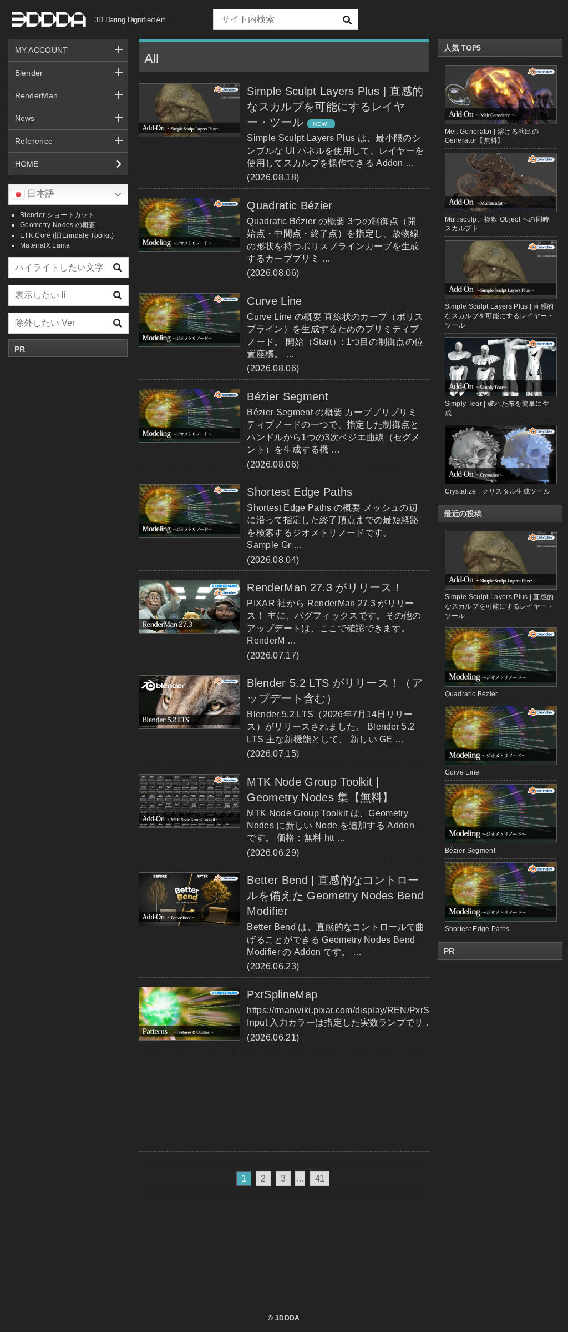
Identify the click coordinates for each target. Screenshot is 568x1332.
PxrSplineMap (282, 994)
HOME (27, 163)
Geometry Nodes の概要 (58, 225)
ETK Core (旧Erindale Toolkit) (67, 235)
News (25, 118)
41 (319, 1178)
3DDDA (287, 1318)
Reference (34, 141)
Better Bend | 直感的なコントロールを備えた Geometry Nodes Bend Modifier (335, 895)
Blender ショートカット (57, 215)
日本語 (39, 193)
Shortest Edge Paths (299, 492)
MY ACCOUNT (41, 50)
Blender (29, 72)
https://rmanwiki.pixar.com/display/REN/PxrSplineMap (357, 1010)
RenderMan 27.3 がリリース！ (325, 587)
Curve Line (274, 301)
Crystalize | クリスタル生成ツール (497, 491)
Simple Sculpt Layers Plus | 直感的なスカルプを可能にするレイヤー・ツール (335, 106)
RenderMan (36, 95)
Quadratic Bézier (289, 205)
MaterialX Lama (45, 245)
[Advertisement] (68, 529)
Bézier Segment (287, 396)
